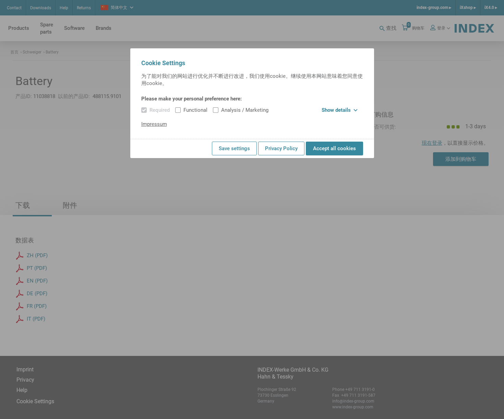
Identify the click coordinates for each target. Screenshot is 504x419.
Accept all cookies (334, 148)
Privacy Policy (281, 148)
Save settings (234, 148)
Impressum (154, 124)
